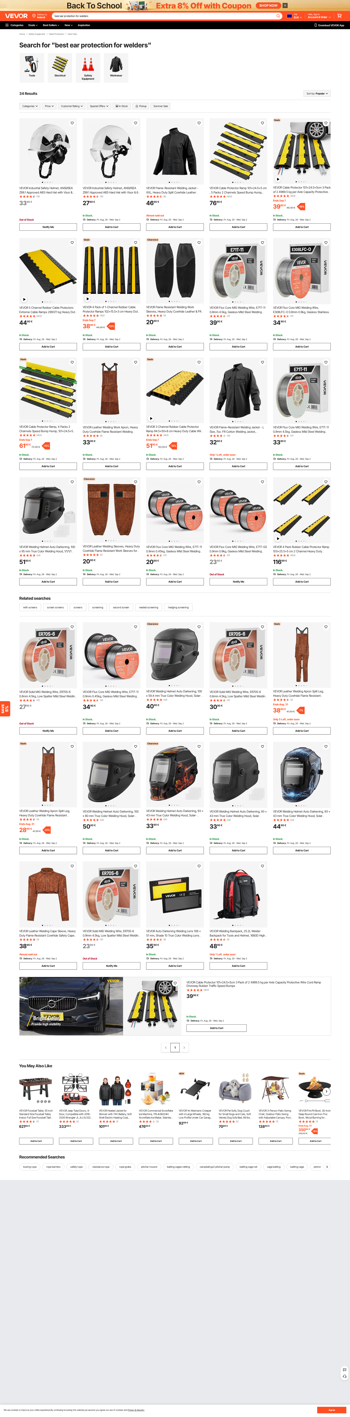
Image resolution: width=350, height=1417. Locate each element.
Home (22, 34)
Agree (332, 1410)
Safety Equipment (37, 34)
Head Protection (56, 34)
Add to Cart (111, 226)
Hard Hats (72, 34)
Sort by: (311, 93)
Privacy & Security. (136, 1410)
